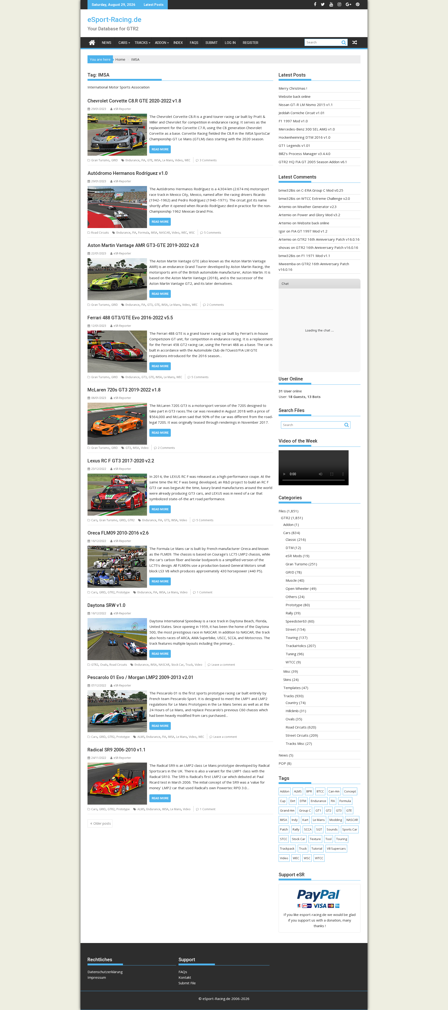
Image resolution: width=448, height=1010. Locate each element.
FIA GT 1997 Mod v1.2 (309, 231)
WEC (187, 160)
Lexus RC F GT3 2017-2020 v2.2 (121, 461)
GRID (114, 160)
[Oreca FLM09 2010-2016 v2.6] (117, 548)
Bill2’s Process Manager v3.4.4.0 (304, 153)
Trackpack (287, 848)
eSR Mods (294, 555)
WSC (192, 233)
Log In (230, 43)
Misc (286, 671)
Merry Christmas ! (293, 88)
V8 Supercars (336, 848)
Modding (335, 820)
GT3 (150, 305)
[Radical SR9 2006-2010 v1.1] (117, 765)
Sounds (332, 829)
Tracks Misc (295, 743)
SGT (319, 829)
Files (282, 511)
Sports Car (349, 829)
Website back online (295, 96)
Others (291, 596)
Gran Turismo (100, 160)
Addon (160, 43)
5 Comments (212, 233)
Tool (329, 839)
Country (292, 702)
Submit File (187, 983)
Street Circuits (297, 735)
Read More (160, 149)
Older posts (102, 823)
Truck (189, 665)
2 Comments (215, 305)
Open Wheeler (297, 588)
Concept (350, 791)
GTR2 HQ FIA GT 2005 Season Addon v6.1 (313, 161)
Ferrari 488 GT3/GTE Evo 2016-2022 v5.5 (130, 317)
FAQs (194, 43)
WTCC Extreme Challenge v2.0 (325, 198)
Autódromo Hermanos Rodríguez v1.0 (128, 173)
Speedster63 (296, 621)
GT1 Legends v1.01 (294, 145)
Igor (282, 231)
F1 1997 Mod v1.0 (293, 121)
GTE (149, 160)
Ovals (104, 665)
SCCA (308, 829)
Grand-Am (287, 810)
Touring (292, 637)
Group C (305, 810)
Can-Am (334, 791)
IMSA (157, 160)
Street (291, 629)
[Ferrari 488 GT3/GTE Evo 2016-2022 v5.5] (117, 333)
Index (178, 43)
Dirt (292, 801)
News (106, 43)
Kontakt (184, 977)
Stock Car (177, 665)
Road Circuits (100, 233)
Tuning (291, 653)
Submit (212, 43)
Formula (143, 233)
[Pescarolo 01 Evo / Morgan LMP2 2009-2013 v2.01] (117, 693)
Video (179, 160)
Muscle (291, 580)
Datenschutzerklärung (105, 971)
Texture (315, 839)
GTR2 (131, 520)
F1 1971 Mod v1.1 (315, 255)
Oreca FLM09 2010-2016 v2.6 (118, 533)
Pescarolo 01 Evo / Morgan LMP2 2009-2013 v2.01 (140, 677)
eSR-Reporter (122, 109)
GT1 (318, 810)
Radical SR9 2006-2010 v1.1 (117, 750)
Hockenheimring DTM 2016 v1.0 (304, 137)
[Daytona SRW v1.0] (117, 621)
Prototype (123, 592)
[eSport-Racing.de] (92, 42)
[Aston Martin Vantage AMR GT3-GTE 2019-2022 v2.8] (117, 261)
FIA (143, 160)
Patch (284, 829)
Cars (123, 43)
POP (282, 763)
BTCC (320, 791)
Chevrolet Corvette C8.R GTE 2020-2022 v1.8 (134, 101)
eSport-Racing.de (114, 19)
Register (250, 43)
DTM (290, 547)
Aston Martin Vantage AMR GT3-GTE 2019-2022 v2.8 (143, 245)
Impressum (97, 977)
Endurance (133, 160)
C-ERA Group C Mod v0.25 (322, 190)
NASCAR (164, 233)
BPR (309, 791)
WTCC (290, 662)
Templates (292, 687)
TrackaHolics (296, 645)
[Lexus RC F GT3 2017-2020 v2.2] (117, 476)
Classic (291, 539)
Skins (287, 679)
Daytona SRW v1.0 (106, 605)
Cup (283, 801)
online (290, 391)
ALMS (140, 737)
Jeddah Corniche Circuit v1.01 (302, 112)
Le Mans (167, 160)
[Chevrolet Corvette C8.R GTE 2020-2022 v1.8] (117, 116)
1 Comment (204, 592)
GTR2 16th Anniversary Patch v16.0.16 (328, 239)
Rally (289, 613)
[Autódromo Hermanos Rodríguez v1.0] (117, 189)
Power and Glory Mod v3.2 (318, 214)
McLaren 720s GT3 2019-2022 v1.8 (124, 390)
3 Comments (208, 160)
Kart (305, 820)
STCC (283, 839)
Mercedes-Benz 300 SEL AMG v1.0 (307, 129)
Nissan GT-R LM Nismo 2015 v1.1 (306, 104)
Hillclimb (292, 710)
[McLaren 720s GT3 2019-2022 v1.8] (117, 405)
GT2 (328, 810)
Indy (295, 820)
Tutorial (317, 848)
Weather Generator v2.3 (317, 206)
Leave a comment (223, 665)
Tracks (141, 43)
